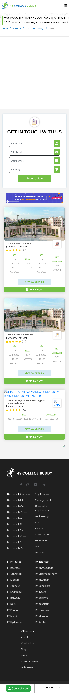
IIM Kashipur (42, 604)
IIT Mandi (12, 616)
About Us (26, 637)
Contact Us (27, 643)
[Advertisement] (34, 72)
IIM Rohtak (41, 622)
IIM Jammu (41, 598)
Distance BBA (14, 524)
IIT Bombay (13, 598)
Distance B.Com (16, 536)
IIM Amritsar (42, 580)
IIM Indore (40, 592)
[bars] (66, 6)
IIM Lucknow (42, 610)
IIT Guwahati (14, 574)
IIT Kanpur (13, 610)
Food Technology (35, 28)
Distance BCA (15, 530)
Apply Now (35, 289)
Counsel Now (19, 688)
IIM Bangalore (42, 586)
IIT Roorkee (13, 568)
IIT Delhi (11, 604)
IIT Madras (13, 580)
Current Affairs (29, 661)
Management (43, 500)
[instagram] (27, 485)
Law (37, 546)
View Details (36, 282)
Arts (37, 522)
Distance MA (14, 518)
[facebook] (21, 485)
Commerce (42, 534)
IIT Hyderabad (15, 622)
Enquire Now (34, 178)
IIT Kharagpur (14, 592)
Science (17, 28)
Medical (39, 552)
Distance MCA (15, 506)
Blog (23, 649)
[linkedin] (43, 485)
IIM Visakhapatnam (46, 574)
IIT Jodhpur (13, 586)
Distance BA (14, 542)
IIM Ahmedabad (44, 568)
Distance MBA (15, 500)
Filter (49, 687)
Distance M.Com (17, 512)
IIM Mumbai (41, 616)
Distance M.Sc (15, 548)
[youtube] (36, 485)
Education (41, 540)
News (24, 655)
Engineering (42, 516)
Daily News (27, 667)
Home (5, 28)
